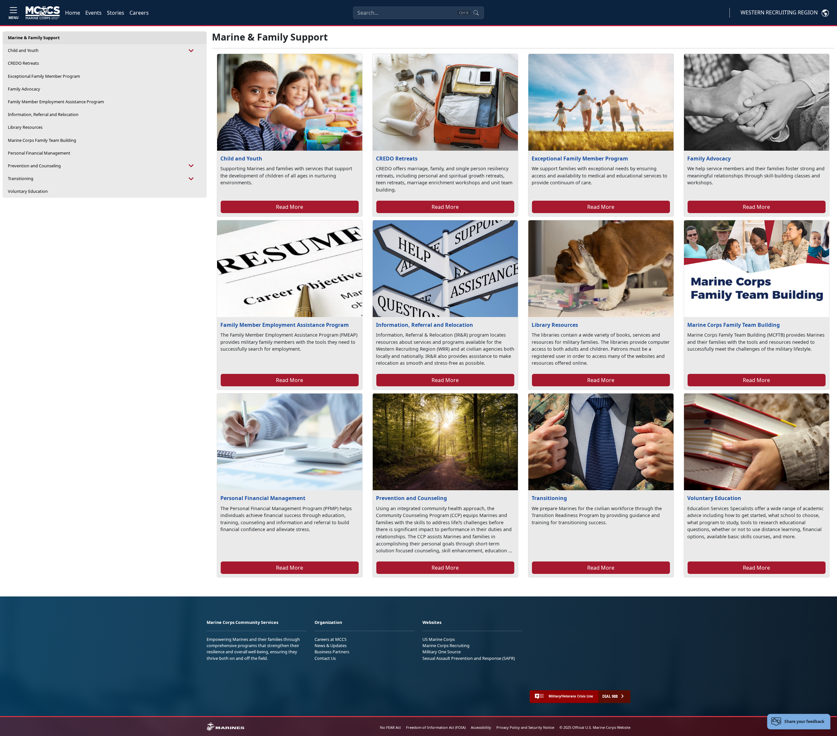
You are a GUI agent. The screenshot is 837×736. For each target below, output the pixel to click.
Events (93, 12)
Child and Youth (23, 50)
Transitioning (20, 178)
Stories (115, 12)
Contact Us (325, 658)
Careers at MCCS (331, 639)
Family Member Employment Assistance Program (56, 102)
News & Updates (331, 645)
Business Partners (332, 652)
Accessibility (481, 727)
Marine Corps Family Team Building (42, 140)
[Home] (43, 13)
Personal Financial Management (39, 153)
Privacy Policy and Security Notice (525, 727)
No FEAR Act (390, 727)
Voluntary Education (28, 191)
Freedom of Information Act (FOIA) (436, 727)
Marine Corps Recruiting (446, 645)
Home (72, 12)
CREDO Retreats (23, 63)
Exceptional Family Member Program (44, 76)
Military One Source (441, 652)
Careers (139, 12)
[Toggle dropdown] (191, 50)
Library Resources (25, 127)
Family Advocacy (24, 89)
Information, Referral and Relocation (43, 114)
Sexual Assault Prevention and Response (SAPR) (468, 658)
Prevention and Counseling (34, 166)
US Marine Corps (438, 639)
